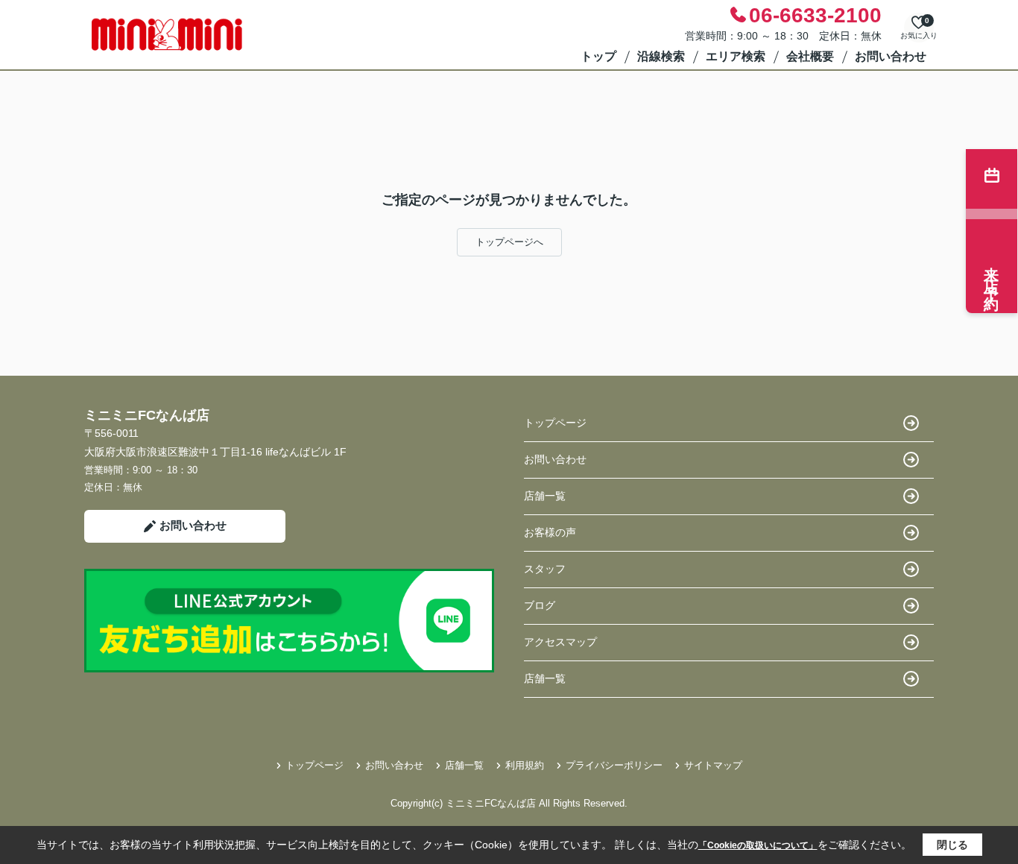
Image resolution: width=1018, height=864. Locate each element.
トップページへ (509, 241)
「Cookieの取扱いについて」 (758, 845)
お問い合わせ (890, 56)
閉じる (952, 845)
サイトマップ (713, 765)
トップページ (555, 423)
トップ (598, 56)
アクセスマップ (560, 642)
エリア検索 (735, 56)
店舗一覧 (545, 496)
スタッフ (545, 569)
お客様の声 (550, 532)
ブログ (539, 605)
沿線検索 (661, 56)
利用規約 (524, 765)
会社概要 (810, 56)
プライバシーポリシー (614, 765)
